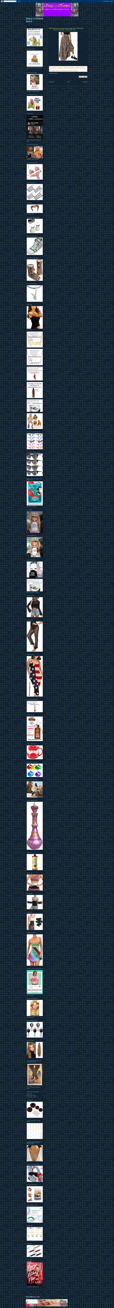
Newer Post (51, 81)
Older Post (85, 81)
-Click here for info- (53, 73)
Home (68, 81)
